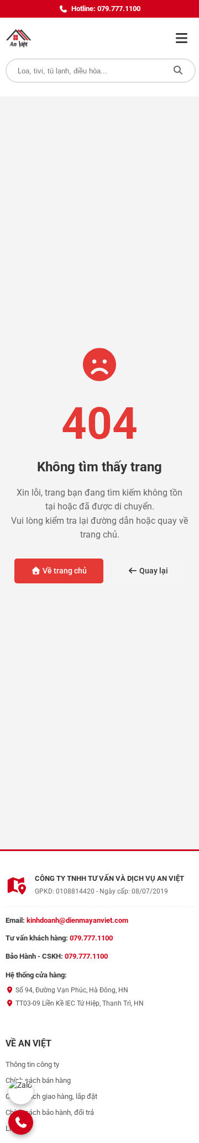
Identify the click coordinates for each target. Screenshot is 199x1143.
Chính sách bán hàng (38, 1080)
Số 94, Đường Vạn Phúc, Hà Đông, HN (71, 990)
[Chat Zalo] (20, 1092)
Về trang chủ (64, 570)
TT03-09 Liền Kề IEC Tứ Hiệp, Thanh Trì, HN (79, 1003)
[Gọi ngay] (21, 1122)
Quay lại (153, 570)
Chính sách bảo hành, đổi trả (50, 1112)
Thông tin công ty (32, 1064)
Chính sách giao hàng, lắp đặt (51, 1096)
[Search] (178, 71)
